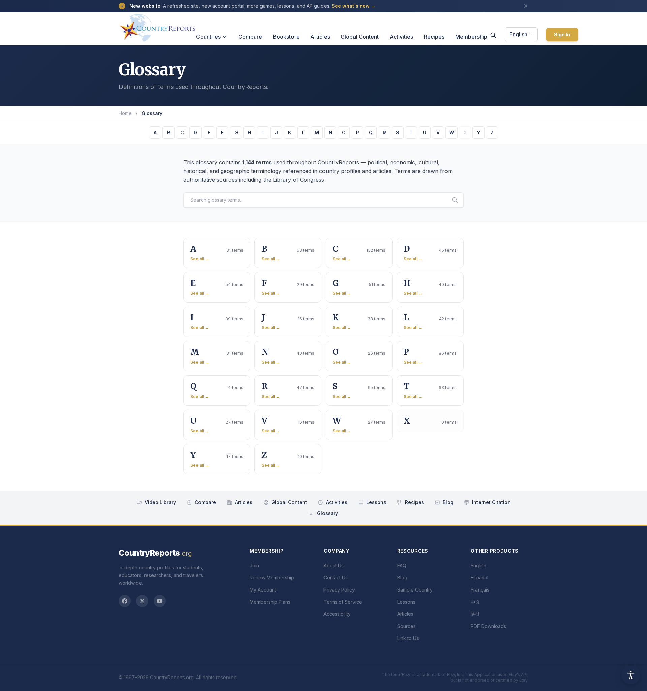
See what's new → (354, 6)
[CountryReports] (157, 26)
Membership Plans (270, 602)
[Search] (493, 35)
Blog (448, 502)
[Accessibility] (630, 674)
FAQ (401, 565)
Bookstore (286, 36)
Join (254, 565)
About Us (334, 565)
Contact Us (336, 577)
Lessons (376, 502)
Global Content (360, 36)
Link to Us (408, 638)
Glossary (327, 513)
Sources (406, 626)
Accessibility (337, 614)
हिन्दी (475, 614)
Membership (471, 36)
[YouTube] (160, 601)
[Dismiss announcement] (526, 6)
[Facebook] (125, 601)
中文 (475, 602)
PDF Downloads (488, 626)
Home (125, 113)
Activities (401, 36)
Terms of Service (343, 602)
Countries (208, 36)
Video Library (160, 502)
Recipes (434, 36)
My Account (263, 590)
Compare (250, 36)
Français (480, 590)
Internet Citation (491, 502)
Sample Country (415, 590)
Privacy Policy (339, 590)
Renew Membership (272, 577)
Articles (320, 36)
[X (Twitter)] (142, 601)
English (518, 34)
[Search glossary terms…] (455, 200)
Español (479, 577)
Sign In (562, 34)
